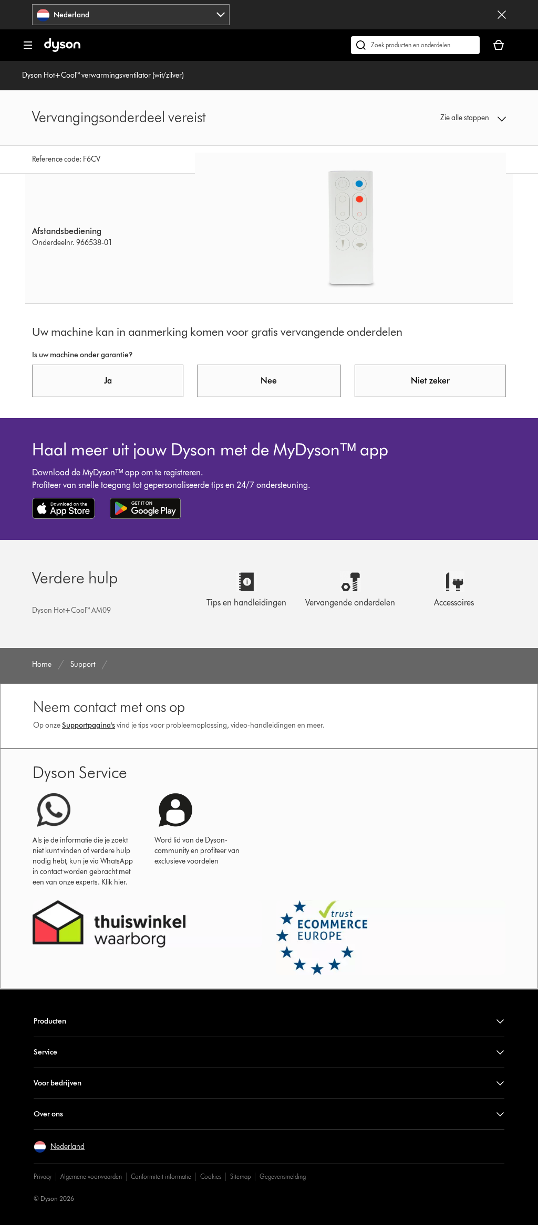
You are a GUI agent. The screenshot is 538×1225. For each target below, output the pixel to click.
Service (45, 1052)
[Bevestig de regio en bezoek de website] (502, 14)
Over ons (48, 1114)
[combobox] (131, 14)
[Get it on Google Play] (145, 508)
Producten (50, 1021)
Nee (269, 381)
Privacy (42, 1176)
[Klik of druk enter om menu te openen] (28, 45)
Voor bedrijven (57, 1083)
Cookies (210, 1176)
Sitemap (240, 1176)
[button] (463, 118)
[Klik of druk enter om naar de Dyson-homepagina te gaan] (62, 49)
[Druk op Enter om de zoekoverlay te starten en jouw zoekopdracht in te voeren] (415, 45)
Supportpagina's (88, 725)
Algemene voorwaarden (91, 1176)
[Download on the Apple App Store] (63, 508)
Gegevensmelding (283, 1176)
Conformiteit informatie (161, 1176)
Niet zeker (430, 381)
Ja (108, 381)
